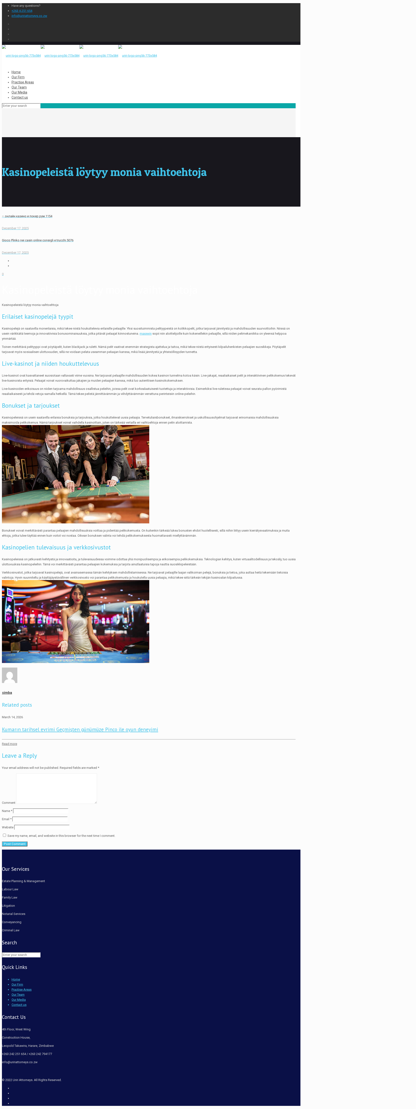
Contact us (19, 1005)
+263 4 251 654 (22, 11)
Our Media (19, 999)
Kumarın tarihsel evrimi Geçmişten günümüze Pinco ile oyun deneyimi (80, 729)
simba (7, 692)
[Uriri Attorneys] (79, 55)
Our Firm (17, 984)
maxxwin (146, 333)
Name (7, 811)
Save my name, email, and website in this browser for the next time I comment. (61, 836)
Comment (8, 803)
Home (16, 979)
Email (7, 819)
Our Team (18, 994)
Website (7, 827)
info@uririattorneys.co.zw (29, 16)
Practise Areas (22, 989)
